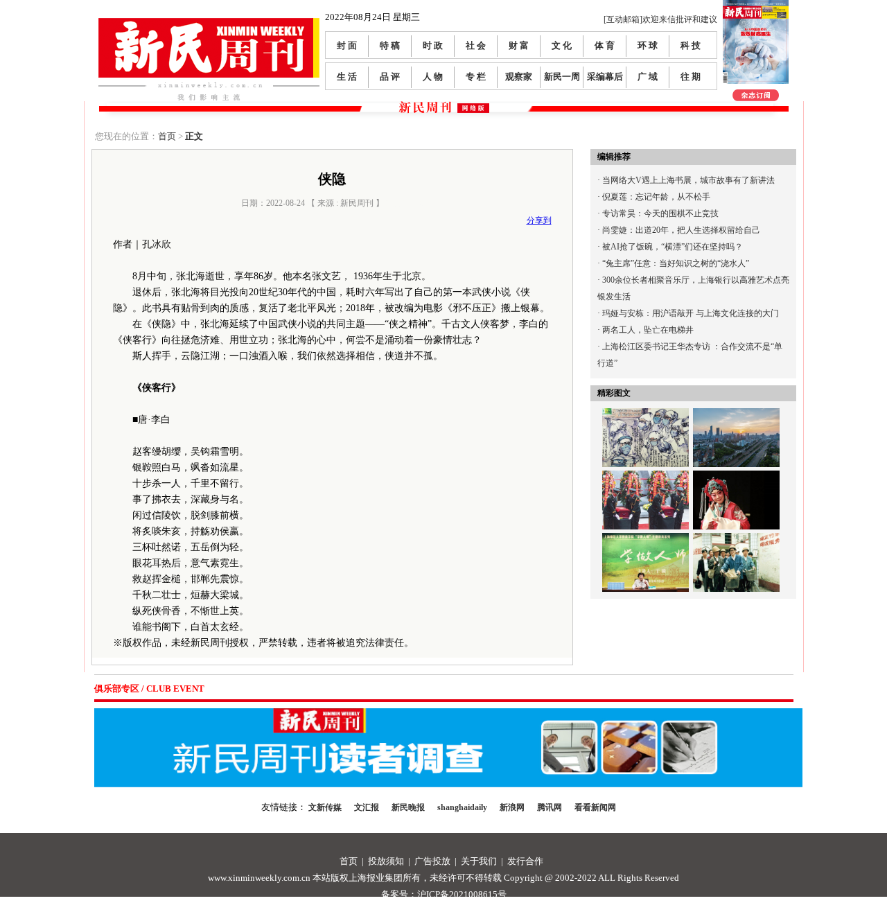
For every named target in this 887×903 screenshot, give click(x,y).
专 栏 (476, 76)
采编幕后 (605, 76)
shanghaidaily (462, 807)
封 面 (347, 45)
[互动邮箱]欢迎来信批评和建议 (660, 19)
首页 (167, 136)
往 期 (690, 76)
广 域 (648, 76)
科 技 (690, 45)
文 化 (562, 45)
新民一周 (562, 76)
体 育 (605, 45)
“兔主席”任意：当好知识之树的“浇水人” (675, 263)
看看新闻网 (595, 807)
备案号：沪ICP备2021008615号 (444, 894)
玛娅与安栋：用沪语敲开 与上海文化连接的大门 (690, 313)
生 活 (347, 76)
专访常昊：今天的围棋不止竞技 (660, 213)
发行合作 (525, 861)
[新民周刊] (208, 23)
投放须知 (386, 861)
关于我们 (479, 861)
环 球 (648, 45)
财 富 (519, 45)
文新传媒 (325, 807)
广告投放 (432, 861)
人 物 (433, 76)
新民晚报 (408, 807)
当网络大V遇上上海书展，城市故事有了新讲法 (688, 180)
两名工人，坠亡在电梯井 (648, 330)
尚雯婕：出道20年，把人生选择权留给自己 (681, 230)
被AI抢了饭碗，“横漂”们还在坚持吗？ (672, 247)
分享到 (539, 220)
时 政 (433, 45)
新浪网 (512, 807)
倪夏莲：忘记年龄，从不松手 (656, 197)
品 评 (390, 76)
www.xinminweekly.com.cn (259, 878)
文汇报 (366, 807)
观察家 (518, 76)
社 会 (476, 45)
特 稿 (390, 45)
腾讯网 (549, 807)
